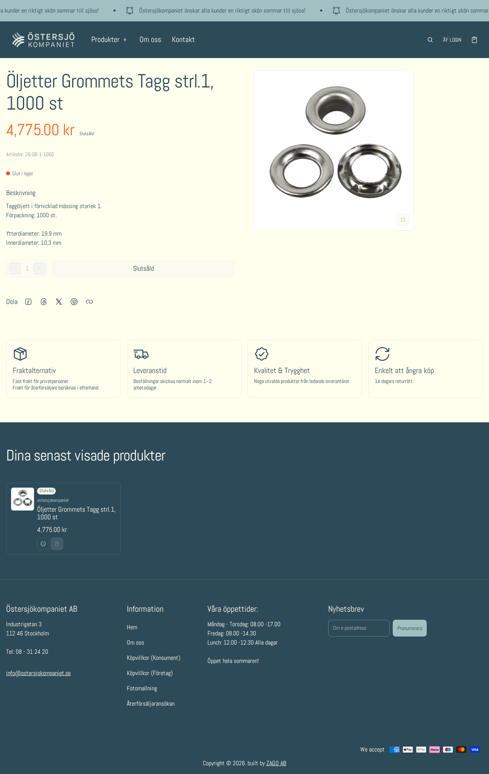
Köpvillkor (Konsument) (153, 658)
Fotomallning (142, 688)
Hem (132, 627)
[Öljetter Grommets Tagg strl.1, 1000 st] (63, 518)
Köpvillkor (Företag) (150, 673)
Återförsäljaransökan (151, 704)
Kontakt (183, 39)
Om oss (150, 39)
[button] (430, 39)
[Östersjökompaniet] (43, 39)
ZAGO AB (276, 763)
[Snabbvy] (43, 544)
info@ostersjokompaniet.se (38, 673)
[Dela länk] (89, 301)
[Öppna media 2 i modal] (334, 150)
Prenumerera (409, 628)
